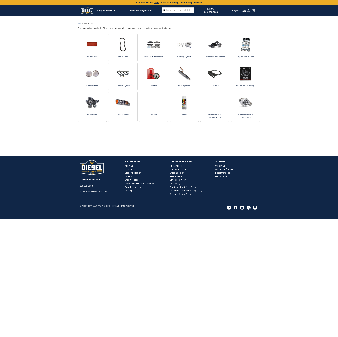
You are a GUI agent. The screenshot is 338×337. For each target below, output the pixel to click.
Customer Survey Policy (180, 194)
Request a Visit (222, 176)
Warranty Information (225, 169)
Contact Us (220, 166)
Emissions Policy (178, 180)
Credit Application (133, 173)
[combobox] (178, 10)
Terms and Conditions (180, 169)
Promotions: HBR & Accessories (139, 183)
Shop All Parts (131, 180)
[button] (247, 10)
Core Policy (175, 183)
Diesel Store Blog (222, 173)
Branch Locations (133, 187)
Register (236, 10)
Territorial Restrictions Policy (183, 187)
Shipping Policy (177, 173)
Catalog (128, 190)
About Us (129, 166)
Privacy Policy (176, 166)
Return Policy (176, 176)
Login (156, 2)
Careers (128, 176)
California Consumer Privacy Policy (186, 190)
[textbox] (178, 10)
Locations (129, 169)
